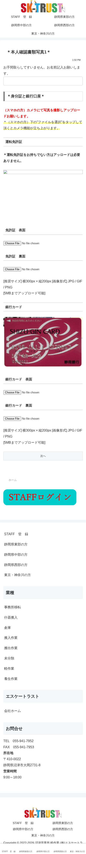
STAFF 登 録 (16, 534)
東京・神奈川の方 (17, 575)
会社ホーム (12, 711)
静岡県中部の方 (16, 554)
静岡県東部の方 (16, 544)
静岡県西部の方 (16, 565)
